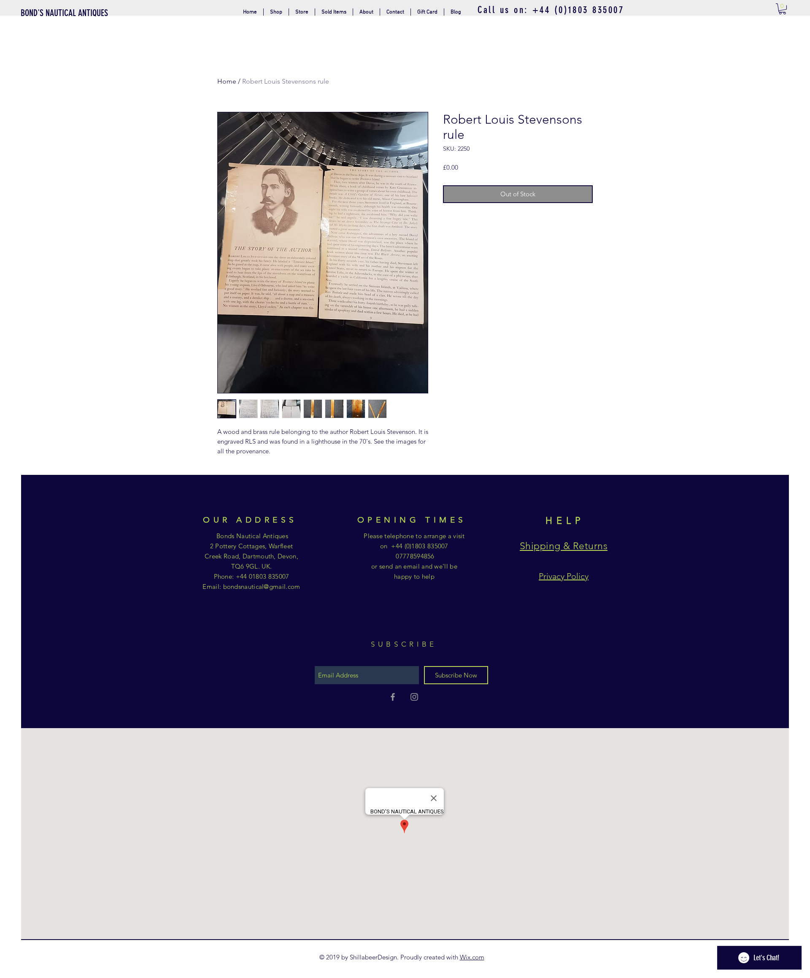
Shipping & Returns (564, 546)
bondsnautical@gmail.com (261, 586)
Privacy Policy (564, 576)
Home (226, 81)
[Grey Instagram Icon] (414, 697)
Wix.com (472, 957)
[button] (302, 12)
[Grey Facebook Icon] (393, 697)
